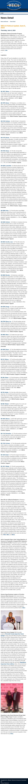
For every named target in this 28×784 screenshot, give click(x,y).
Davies (7, 137)
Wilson (7, 91)
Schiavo (8, 121)
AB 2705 (3, 306)
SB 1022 (3, 418)
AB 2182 (3, 151)
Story (11, 733)
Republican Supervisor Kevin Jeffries (13, 663)
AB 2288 (3, 210)
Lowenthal (8, 165)
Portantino (8, 433)
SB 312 (2, 359)
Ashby (6, 392)
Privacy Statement (5, 783)
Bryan (7, 349)
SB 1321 (3, 466)
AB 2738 (3, 321)
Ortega (7, 306)
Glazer (7, 377)
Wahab (7, 404)
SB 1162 (3, 443)
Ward (7, 334)
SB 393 (2, 377)
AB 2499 (3, 222)
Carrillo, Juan (9, 242)
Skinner (8, 418)
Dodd (7, 455)
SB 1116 (3, 433)
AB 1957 (3, 91)
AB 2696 (3, 275)
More (4, 534)
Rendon (8, 275)
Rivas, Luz (8, 321)
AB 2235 (3, 165)
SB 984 (2, 404)
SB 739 (2, 392)
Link (6, 50)
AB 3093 (3, 334)
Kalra (7, 210)
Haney (7, 103)
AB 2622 (3, 242)
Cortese (8, 443)
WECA (14, 5)
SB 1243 (3, 455)
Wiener (7, 359)
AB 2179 (3, 137)
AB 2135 (3, 121)
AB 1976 (3, 103)
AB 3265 (3, 349)
